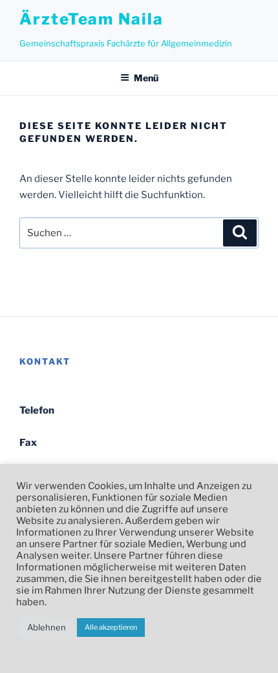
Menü (146, 77)
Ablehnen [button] (46, 627)
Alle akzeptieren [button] (111, 627)
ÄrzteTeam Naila (91, 19)
